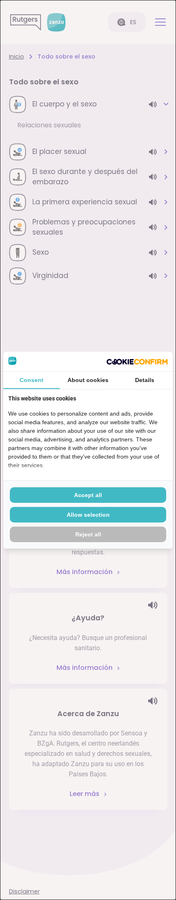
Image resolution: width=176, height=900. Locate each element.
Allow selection (88, 514)
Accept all (88, 495)
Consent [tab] (31, 380)
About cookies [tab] (88, 380)
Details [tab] (144, 380)
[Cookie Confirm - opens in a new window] (137, 361)
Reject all (88, 534)
